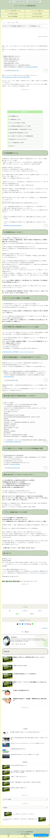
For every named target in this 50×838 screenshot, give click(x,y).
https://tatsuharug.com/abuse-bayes (13, 441)
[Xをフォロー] (20, 624)
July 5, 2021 (15, 380)
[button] (32, 614)
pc (25, 581)
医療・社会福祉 (9, 581)
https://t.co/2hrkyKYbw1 (9, 376)
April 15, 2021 (16, 70)
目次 (24, 111)
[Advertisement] (25, 31)
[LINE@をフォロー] (32, 624)
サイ (36, 581)
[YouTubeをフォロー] (30, 624)
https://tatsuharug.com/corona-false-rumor (13, 225)
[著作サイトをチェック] (18, 624)
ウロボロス (42, 573)
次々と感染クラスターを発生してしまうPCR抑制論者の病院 (21, 136)
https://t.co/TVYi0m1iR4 (15, 464)
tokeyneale (14, 637)
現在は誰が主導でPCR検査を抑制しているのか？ (19, 132)
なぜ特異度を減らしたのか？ (15, 119)
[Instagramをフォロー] (28, 624)
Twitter (29, 581)
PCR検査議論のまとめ (14, 116)
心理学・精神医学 (17, 581)
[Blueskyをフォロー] (22, 624)
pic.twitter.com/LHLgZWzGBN (31, 66)
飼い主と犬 (12, 145)
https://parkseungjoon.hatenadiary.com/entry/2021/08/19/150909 (16, 77)
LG (22, 581)
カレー (33, 581)
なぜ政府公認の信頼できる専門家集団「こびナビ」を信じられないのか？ (18, 351)
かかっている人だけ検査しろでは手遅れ (17, 122)
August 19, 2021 (16, 467)
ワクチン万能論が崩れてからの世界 (16, 142)
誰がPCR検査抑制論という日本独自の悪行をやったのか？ (21, 129)
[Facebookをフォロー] (25, 624)
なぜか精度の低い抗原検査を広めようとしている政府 (20, 126)
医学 (4, 581)
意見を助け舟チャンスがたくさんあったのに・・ (19, 139)
